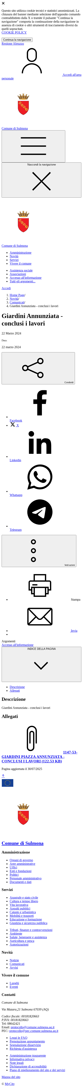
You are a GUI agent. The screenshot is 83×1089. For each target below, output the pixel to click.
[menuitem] (14, 425)
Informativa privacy (22, 1059)
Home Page (17, 295)
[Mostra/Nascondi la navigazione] (33, 146)
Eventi (14, 986)
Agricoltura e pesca (22, 941)
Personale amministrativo (26, 878)
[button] (20, 252)
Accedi (6, 288)
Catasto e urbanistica (23, 912)
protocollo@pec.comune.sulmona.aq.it (33, 1031)
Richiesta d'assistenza (23, 1048)
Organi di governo (21, 860)
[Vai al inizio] (3, 776)
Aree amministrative (22, 863)
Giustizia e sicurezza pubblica (28, 923)
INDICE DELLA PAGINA (41, 648)
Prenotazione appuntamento (27, 1041)
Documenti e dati (20, 882)
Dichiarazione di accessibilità (28, 1066)
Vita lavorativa (19, 905)
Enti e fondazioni (20, 871)
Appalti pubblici (20, 908)
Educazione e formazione (26, 919)
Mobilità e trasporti (22, 915)
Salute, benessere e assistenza (28, 937)
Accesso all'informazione (26, 277)
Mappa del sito (11, 1077)
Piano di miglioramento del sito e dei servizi (37, 1070)
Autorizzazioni (19, 944)
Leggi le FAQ (18, 1037)
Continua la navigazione (17, 39)
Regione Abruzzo (13, 43)
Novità (14, 298)
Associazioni (18, 274)
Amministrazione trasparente (28, 1055)
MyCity (10, 1084)
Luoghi (14, 983)
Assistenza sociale (21, 270)
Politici (14, 874)
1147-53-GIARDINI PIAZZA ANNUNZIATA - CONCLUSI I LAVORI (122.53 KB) (39, 756)
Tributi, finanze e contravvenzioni (31, 930)
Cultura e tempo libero (24, 901)
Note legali (17, 1063)
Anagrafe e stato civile (24, 897)
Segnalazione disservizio (25, 1045)
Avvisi (14, 967)
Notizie (14, 960)
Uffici (13, 867)
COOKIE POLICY (14, 32)
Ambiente (16, 933)
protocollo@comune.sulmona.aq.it (32, 1027)
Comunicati (17, 302)
